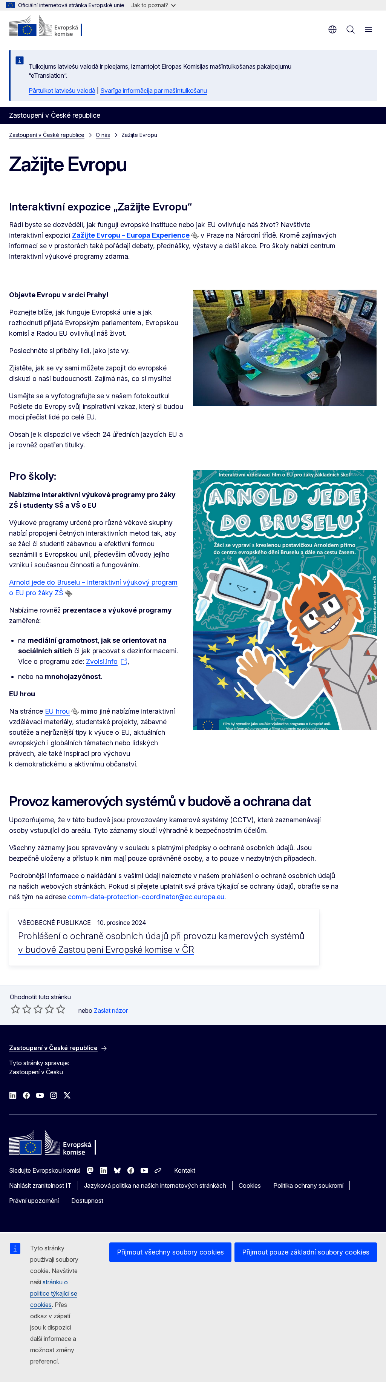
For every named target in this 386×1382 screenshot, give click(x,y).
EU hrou (57, 711)
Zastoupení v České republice (46, 135)
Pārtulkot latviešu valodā (62, 90)
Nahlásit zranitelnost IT (40, 1185)
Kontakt (184, 1170)
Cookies (250, 1185)
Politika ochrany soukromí (308, 1185)
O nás (103, 135)
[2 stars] (21, 1009)
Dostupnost (87, 1200)
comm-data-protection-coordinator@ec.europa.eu (146, 897)
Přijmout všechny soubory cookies (170, 1252)
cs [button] (332, 29)
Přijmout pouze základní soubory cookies (305, 1252)
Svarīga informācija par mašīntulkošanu (153, 90)
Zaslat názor (111, 1010)
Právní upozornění (34, 1200)
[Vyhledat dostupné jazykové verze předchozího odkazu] (195, 236)
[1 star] (15, 1009)
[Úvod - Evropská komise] (55, 26)
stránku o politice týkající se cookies (53, 1293)
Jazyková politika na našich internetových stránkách (155, 1185)
